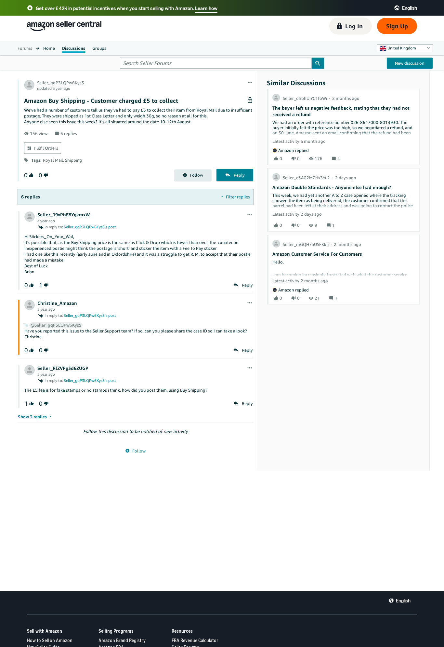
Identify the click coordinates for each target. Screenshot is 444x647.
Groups (99, 48)
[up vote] (30, 175)
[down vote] (45, 175)
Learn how (206, 8)
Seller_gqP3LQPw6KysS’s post (90, 226)
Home (49, 48)
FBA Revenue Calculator (195, 640)
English (403, 600)
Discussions (73, 48)
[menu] (250, 83)
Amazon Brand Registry (122, 640)
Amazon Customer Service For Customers (317, 254)
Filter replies (238, 196)
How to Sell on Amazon (49, 640)
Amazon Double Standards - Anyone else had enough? (331, 187)
